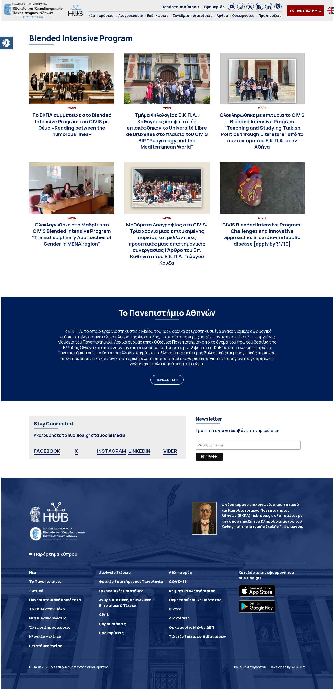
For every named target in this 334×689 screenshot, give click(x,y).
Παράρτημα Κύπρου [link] (180, 7)
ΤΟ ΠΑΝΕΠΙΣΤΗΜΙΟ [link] (305, 10)
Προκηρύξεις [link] (270, 15)
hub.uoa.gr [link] (249, 577)
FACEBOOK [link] (47, 451)
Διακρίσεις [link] (202, 15)
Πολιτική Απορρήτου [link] (249, 667)
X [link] (76, 451)
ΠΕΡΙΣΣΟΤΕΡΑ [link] (167, 380)
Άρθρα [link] (222, 15)
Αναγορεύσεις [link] (130, 15)
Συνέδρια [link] (181, 15)
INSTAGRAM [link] (111, 451)
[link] (6, 43)
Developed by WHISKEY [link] (287, 667)
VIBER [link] (170, 451)
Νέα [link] (91, 15)
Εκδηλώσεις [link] (157, 15)
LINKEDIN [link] (139, 451)
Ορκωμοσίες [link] (243, 15)
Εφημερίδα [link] (214, 7)
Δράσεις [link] (106, 15)
